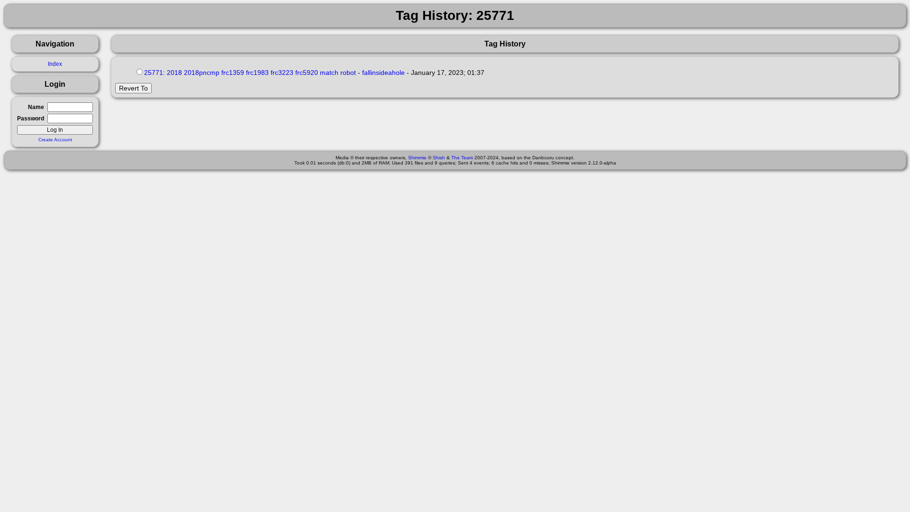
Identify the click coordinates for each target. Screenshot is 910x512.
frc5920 (306, 72)
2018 (174, 72)
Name (36, 107)
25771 (153, 72)
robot (348, 72)
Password (30, 118)
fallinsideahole (383, 72)
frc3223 (282, 72)
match (329, 72)
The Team (462, 157)
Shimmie (417, 157)
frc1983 (257, 72)
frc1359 (232, 72)
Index (55, 64)
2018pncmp (201, 72)
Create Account (55, 139)
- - (325, 72)
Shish (439, 157)
